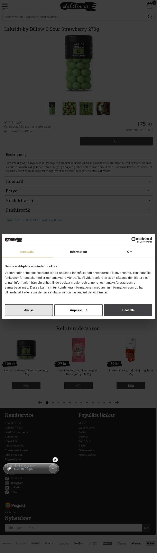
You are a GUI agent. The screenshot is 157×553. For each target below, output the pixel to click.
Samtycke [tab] (27, 251)
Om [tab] (129, 251)
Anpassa (76, 310)
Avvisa (29, 310)
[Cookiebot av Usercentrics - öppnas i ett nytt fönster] (134, 240)
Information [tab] (78, 251)
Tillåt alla (128, 310)
